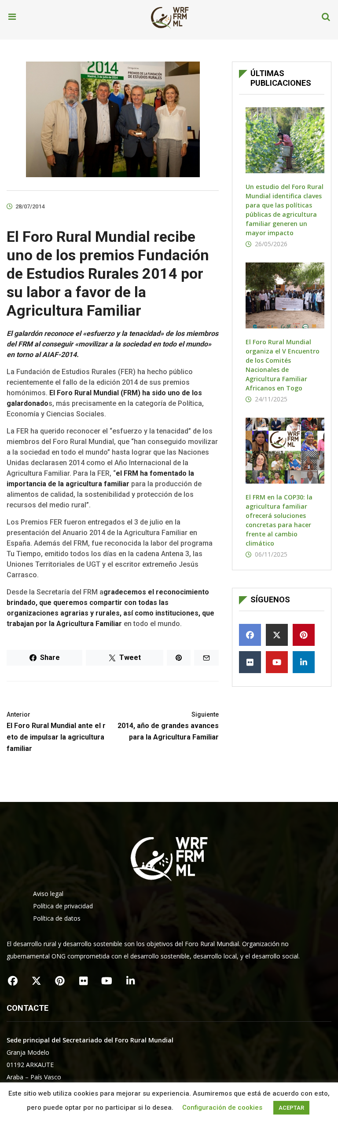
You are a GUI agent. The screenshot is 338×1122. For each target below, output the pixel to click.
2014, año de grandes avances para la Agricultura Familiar (168, 726)
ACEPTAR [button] (291, 1107)
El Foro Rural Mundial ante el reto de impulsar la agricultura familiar (56, 732)
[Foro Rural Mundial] (170, 17)
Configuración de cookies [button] (222, 1107)
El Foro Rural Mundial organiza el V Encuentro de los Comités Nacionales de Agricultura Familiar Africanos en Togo (283, 365)
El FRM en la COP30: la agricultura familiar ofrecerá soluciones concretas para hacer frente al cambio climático (279, 520)
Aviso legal (48, 893)
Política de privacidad (63, 906)
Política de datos (57, 918)
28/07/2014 (29, 206)
